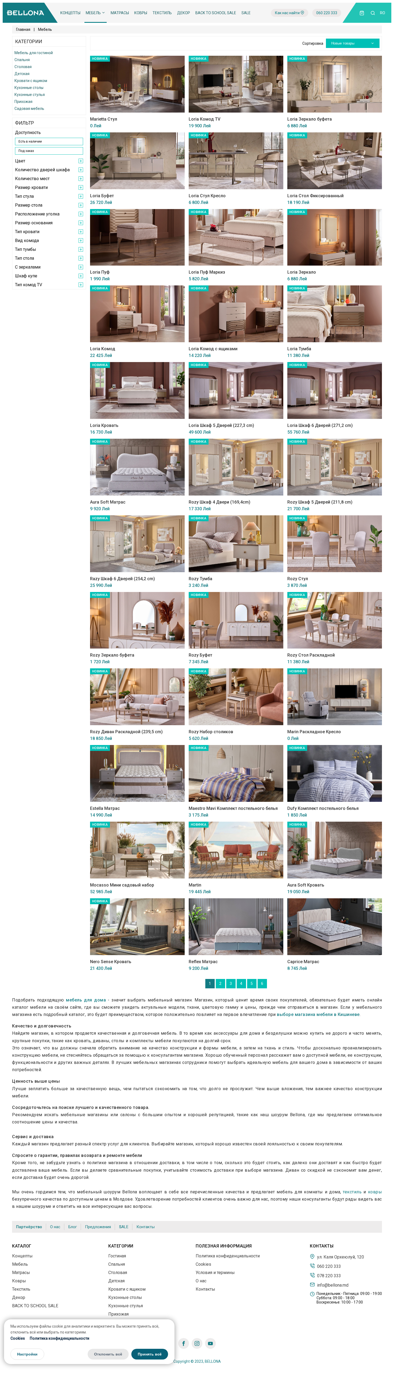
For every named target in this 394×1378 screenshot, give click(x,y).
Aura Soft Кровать (305, 885)
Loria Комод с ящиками (213, 348)
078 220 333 (328, 1275)
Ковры (140, 13)
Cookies (17, 1338)
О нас (55, 1226)
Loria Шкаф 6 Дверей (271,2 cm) (320, 425)
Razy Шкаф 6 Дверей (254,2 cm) (122, 578)
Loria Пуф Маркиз (207, 272)
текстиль (352, 1191)
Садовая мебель (29, 108)
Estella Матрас (105, 808)
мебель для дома (86, 1000)
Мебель (94, 13)
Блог (72, 1226)
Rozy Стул (297, 578)
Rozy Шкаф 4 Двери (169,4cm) (219, 502)
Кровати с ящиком (30, 81)
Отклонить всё (108, 1354)
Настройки (27, 1354)
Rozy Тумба (200, 578)
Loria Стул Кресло (207, 195)
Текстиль (162, 13)
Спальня (22, 60)
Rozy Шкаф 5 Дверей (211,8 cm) (319, 502)
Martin (195, 885)
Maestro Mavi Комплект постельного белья (233, 808)
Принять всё (150, 1354)
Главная (23, 29)
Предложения (98, 1226)
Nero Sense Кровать (110, 961)
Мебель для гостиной (33, 53)
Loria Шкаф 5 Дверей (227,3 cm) (221, 425)
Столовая (23, 67)
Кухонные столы (28, 87)
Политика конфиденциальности (59, 1338)
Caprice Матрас (303, 961)
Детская (21, 74)
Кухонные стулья (29, 94)
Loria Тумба (299, 348)
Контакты (145, 1226)
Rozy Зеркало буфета (112, 655)
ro (382, 12)
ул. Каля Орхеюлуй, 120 (340, 1256)
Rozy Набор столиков (211, 731)
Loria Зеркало (301, 272)
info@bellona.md (332, 1285)
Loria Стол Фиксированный (315, 195)
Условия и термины (215, 1272)
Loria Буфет (102, 195)
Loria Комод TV (204, 119)
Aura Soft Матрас (107, 502)
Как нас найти (287, 13)
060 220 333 (326, 13)
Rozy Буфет (200, 655)
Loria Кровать (104, 425)
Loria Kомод (102, 348)
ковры (375, 1191)
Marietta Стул (103, 119)
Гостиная (117, 1255)
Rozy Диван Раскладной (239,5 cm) (126, 731)
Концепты (70, 13)
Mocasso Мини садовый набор (122, 885)
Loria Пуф (100, 272)
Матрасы (120, 13)
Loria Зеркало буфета (309, 119)
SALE (246, 13)
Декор (183, 13)
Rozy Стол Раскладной (311, 655)
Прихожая (23, 101)
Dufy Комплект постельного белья (323, 808)
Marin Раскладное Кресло (314, 731)
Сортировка (312, 43)
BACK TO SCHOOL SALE (215, 13)
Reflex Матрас (203, 961)
